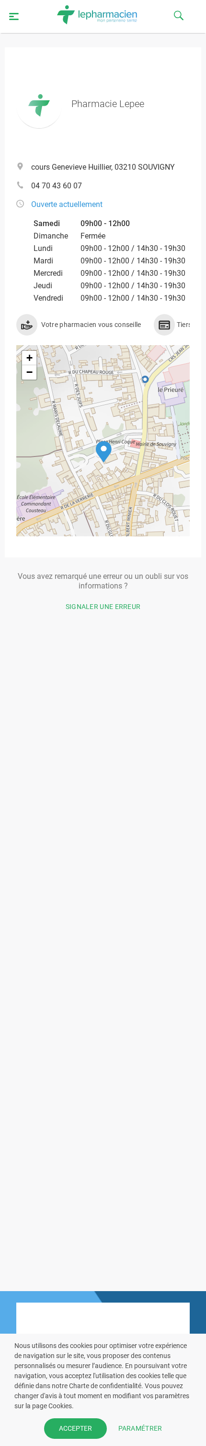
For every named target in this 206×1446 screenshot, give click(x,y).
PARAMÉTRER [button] (140, 1428)
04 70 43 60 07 (56, 185)
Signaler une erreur (103, 606)
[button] (104, 452)
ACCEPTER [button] (75, 1428)
